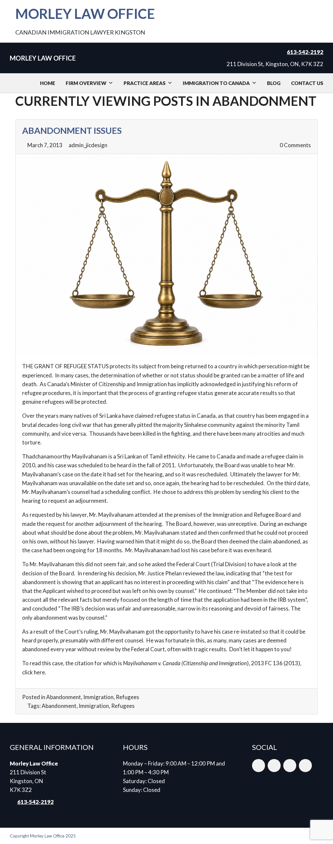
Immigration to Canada (216, 83)
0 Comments (295, 145)
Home (47, 83)
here (39, 672)
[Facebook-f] (274, 765)
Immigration (98, 697)
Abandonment (63, 697)
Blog (274, 83)
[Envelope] (258, 765)
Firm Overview (86, 83)
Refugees (127, 697)
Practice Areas (145, 83)
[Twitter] (289, 765)
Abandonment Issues (72, 130)
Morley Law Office (85, 13)
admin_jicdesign (88, 145)
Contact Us (307, 83)
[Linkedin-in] (305, 765)
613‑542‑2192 (305, 52)
